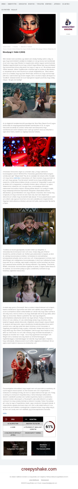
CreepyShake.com (31, 483)
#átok (14, 49)
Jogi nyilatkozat (34, 480)
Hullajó (14, 9)
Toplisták (40, 4)
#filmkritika (50, 49)
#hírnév (45, 49)
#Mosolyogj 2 (39, 49)
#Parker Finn (19, 49)
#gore (24, 49)
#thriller (28, 49)
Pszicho (16, 46)
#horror (5, 49)
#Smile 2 (9, 49)
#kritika (33, 49)
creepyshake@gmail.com (49, 483)
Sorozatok (23, 4)
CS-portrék (5, 9)
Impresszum (45, 480)
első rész (17, 178)
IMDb (5, 413)
